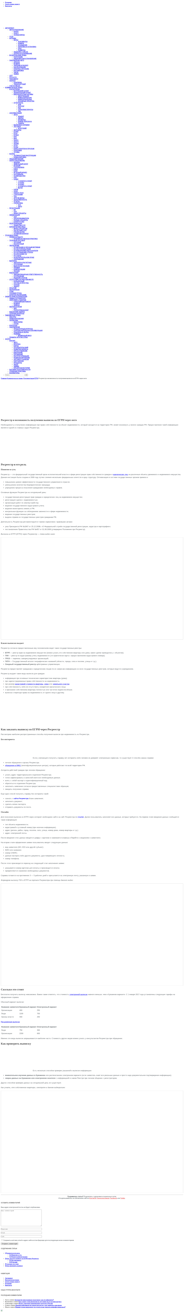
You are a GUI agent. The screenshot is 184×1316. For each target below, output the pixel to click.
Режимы (17, 334)
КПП (15, 137)
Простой (12, 288)
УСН (15, 196)
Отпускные (18, 264)
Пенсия (17, 271)
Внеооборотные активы (23, 94)
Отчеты (17, 201)
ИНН (15, 138)
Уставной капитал (21, 234)
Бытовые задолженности (19, 369)
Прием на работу (16, 237)
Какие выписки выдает (18, 1257)
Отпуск (16, 284)
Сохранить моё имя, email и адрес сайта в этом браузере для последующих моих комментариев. (38, 1240)
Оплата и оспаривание (23, 53)
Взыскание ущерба (17, 312)
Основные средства (26, 101)
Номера (21, 43)
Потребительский (21, 347)
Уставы (16, 152)
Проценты (18, 363)
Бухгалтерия (14, 89)
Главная (4, 378)
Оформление (14, 327)
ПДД (20, 48)
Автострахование (16, 30)
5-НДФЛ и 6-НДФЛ (25, 186)
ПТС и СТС (13, 77)
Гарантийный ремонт (22, 301)
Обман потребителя (17, 298)
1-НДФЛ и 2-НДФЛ (25, 181)
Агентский (22, 128)
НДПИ (16, 189)
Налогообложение (17, 160)
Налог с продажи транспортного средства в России (36, 1303)
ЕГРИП (16, 132)
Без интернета (15, 1260)
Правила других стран (18, 337)
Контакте (92, 1198)
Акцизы (17, 162)
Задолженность (20, 200)
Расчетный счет (20, 230)
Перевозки (13, 320)
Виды (16, 40)
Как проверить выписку (14, 1266)
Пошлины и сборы (21, 332)
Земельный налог (21, 164)
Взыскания (13, 273)
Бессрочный (19, 244)
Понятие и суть (15, 1255)
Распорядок (14, 290)
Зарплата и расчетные (23, 262)
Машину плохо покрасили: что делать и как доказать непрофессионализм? (40, 1307)
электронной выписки (78, 994)
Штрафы (12, 38)
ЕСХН (15, 171)
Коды (16, 147)
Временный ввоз (24, 335)
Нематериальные (25, 99)
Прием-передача (25, 121)
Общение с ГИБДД (21, 52)
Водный (17, 166)
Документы (22, 41)
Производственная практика (26, 239)
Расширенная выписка (10, 1022)
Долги (7, 339)
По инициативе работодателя (26, 250)
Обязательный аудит (22, 92)
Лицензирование (16, 159)
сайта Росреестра (21, 799)
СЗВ (19, 111)
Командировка (20, 157)
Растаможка (19, 70)
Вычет (20, 188)
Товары (21, 123)
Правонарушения (16, 318)
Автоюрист (9, 28)
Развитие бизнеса (21, 349)
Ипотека (17, 344)
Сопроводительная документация (28, 330)
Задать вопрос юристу (12, 4)
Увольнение (14, 245)
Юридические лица (17, 227)
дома (46, 684)
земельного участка (61, 684)
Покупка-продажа (21, 69)
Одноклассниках (103, 1198)
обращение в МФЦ (13, 765)
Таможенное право (13, 315)
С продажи (18, 194)
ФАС (15, 308)
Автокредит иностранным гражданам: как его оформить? (34, 1300)
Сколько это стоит (12, 1264)
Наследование (20, 67)
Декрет (16, 286)
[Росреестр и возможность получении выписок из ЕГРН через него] (41, 416)
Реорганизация (15, 223)
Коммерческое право (13, 87)
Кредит (12, 341)
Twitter (122, 1198)
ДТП (11, 75)
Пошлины (18, 82)
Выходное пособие (21, 266)
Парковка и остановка (27, 47)
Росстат (21, 106)
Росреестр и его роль (12, 1253)
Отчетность (18, 103)
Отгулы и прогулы (21, 283)
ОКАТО (16, 140)
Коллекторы (14, 373)
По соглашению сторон (23, 252)
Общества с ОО (19, 225)
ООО (15, 211)
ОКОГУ (16, 142)
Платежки (18, 150)
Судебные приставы (17, 371)
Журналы (17, 130)
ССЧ (19, 205)
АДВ (19, 104)
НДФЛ (16, 179)
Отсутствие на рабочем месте (21, 279)
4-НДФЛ (21, 184)
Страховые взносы (25, 109)
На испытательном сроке (24, 257)
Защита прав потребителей (16, 296)
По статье (17, 256)
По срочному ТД (20, 254)
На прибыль (18, 174)
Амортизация (23, 96)
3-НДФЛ (21, 183)
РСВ (19, 108)
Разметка (21, 50)
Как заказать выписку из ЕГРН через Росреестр (22, 1258)
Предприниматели (21, 218)
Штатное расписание (17, 295)
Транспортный (20, 84)
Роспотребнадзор (21, 310)
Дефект (21, 116)
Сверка (21, 118)
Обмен (16, 74)
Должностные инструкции (25, 155)
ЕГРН (15, 133)
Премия (17, 267)
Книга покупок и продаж (24, 149)
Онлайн (13, 1262)
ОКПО (20, 206)
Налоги (12, 81)
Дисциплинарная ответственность (28, 274)
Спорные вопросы (16, 313)
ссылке (81, 817)
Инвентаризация (25, 98)
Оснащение (22, 45)
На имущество (19, 176)
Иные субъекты (20, 213)
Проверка (22, 120)
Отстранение (19, 276)
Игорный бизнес (20, 172)
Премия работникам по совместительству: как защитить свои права (39, 1305)
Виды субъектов (20, 228)
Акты (16, 115)
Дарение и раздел (21, 65)
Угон (11, 36)
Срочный (17, 242)
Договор (17, 126)
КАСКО (16, 31)
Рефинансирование (22, 358)
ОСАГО (16, 33)
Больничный (19, 281)
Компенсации (19, 269)
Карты (16, 346)
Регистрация (14, 208)
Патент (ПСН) (19, 193)
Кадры (12, 154)
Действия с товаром (17, 300)
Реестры (12, 317)
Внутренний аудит (21, 91)
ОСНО (16, 191)
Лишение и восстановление (25, 58)
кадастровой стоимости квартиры (29, 684)
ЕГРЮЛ (16, 135)
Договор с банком (21, 359)
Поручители (19, 361)
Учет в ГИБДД (14, 86)
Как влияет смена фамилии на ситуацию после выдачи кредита (40, 1302)
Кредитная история (22, 368)
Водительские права (17, 55)
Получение (18, 57)
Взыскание (18, 352)
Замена (17, 305)
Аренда (17, 62)
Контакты (8, 6)
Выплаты (13, 261)
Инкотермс (18, 322)
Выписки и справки (21, 125)
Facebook (113, 1198)
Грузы (16, 324)
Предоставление (20, 351)
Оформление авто (16, 60)
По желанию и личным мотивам (27, 247)
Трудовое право (11, 235)
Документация (15, 113)
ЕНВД (16, 169)
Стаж (11, 291)
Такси (16, 72)
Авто (15, 342)
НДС (15, 177)
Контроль (13, 325)
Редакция (8, 2)
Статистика (18, 203)
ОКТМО (16, 143)
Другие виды (19, 198)
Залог (16, 364)
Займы (16, 366)
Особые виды (19, 35)
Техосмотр (13, 79)
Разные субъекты (21, 220)
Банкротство (19, 222)
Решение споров (20, 278)
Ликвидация (14, 215)
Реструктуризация (21, 356)
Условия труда (15, 293)
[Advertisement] (92, 446)
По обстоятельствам (22, 249)
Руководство (19, 232)
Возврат (17, 64)
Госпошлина (19, 167)
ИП (15, 210)
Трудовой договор (17, 240)
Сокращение (19, 259)
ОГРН (16, 145)
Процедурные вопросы (23, 329)
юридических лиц (120, 474)
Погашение (18, 354)
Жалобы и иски (15, 307)
